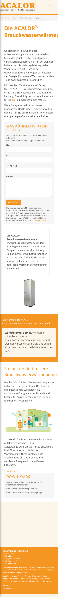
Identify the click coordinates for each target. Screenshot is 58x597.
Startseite (5, 63)
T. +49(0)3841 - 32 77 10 (11, 559)
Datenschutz (7, 589)
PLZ (8, 200)
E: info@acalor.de (9, 564)
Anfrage (10, 221)
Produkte (15, 63)
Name (9, 190)
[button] (3, 382)
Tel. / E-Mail (11, 210)
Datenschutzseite (40, 265)
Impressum (7, 585)
